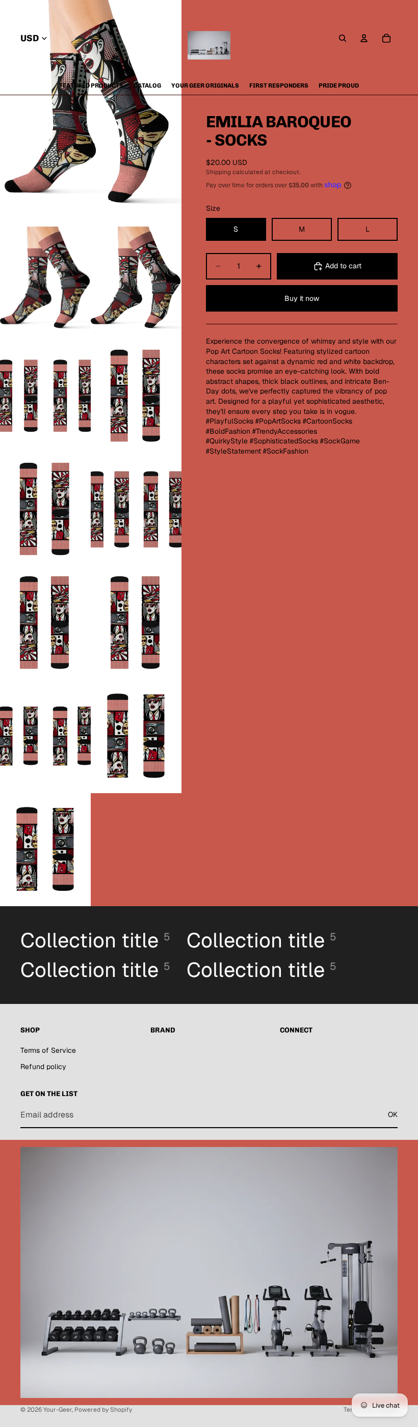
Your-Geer (57, 1410)
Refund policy (43, 1066)
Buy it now (301, 298)
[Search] (342, 38)
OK (393, 1114)
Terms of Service (48, 1050)
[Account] (364, 38)
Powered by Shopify (103, 1410)
